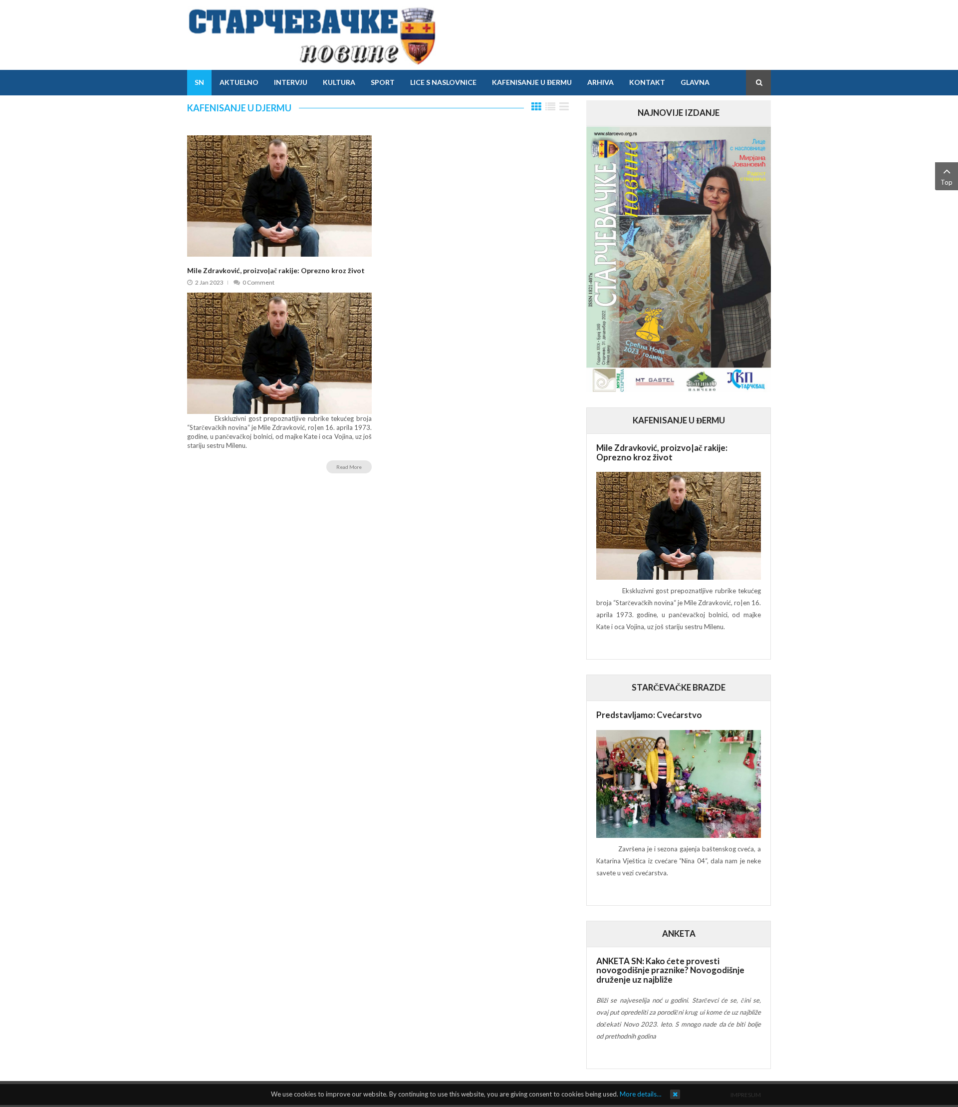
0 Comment (258, 282)
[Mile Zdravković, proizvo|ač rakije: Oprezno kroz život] (279, 195)
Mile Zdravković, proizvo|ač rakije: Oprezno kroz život (276, 270)
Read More (349, 467)
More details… (640, 1094)
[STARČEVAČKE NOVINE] (312, 35)
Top (947, 182)
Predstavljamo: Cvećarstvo (649, 715)
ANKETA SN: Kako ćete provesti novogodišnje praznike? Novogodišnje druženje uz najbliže (670, 970)
